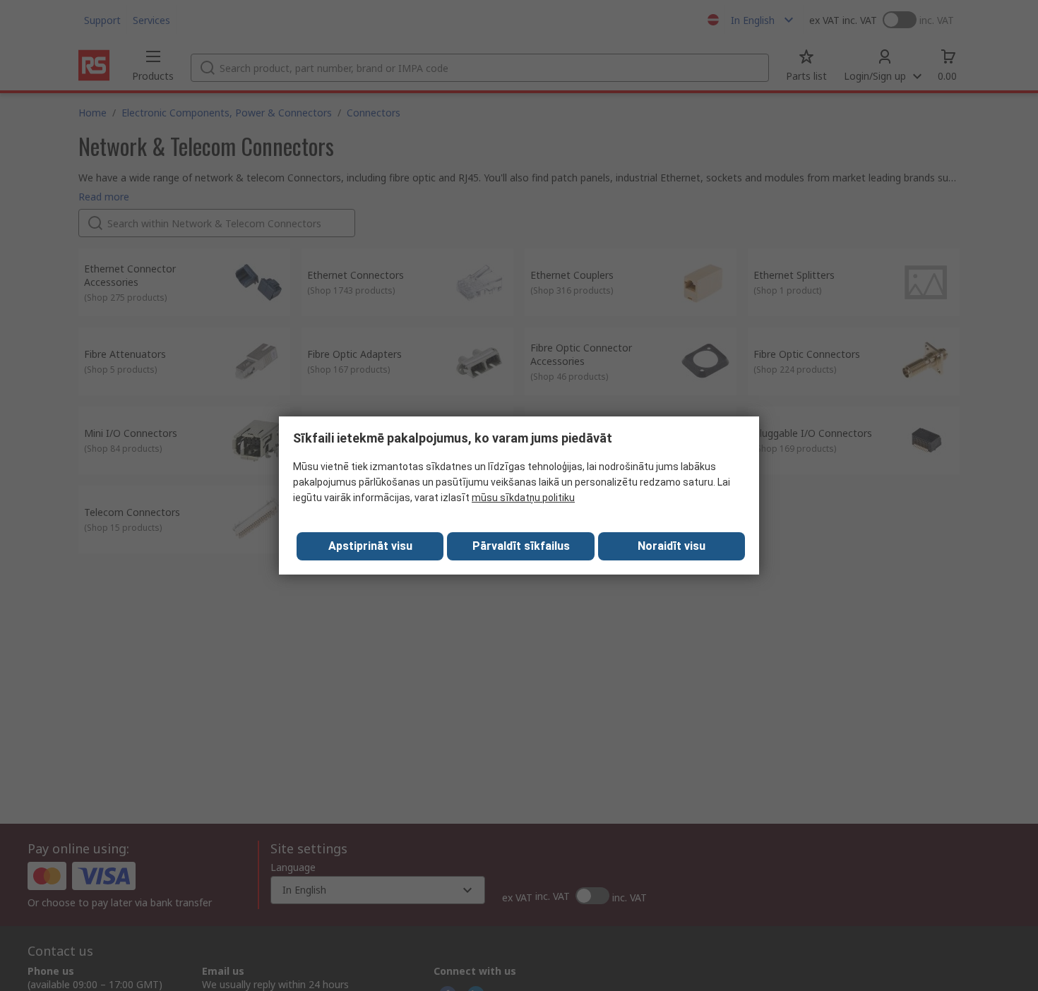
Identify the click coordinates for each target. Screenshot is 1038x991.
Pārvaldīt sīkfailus (521, 546)
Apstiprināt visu (370, 546)
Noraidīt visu (671, 546)
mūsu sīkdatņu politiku (523, 497)
